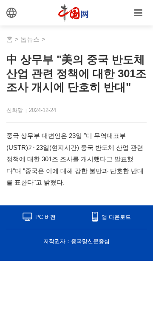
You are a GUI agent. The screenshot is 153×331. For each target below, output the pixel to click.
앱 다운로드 (116, 217)
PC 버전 (45, 217)
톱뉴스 (30, 39)
